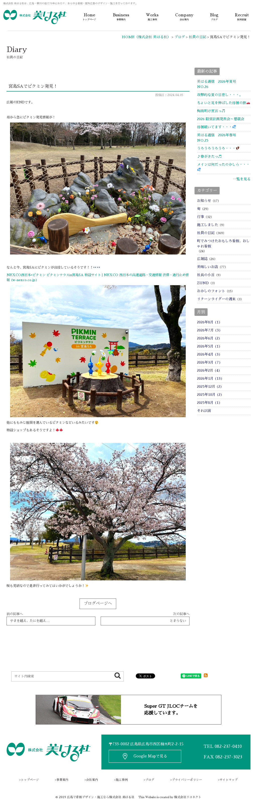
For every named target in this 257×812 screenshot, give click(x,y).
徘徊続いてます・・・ (214, 127)
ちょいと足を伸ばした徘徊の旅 (221, 103)
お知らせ (204, 200)
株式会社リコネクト (187, 797)
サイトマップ (229, 779)
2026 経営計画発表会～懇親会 (220, 119)
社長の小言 (206, 275)
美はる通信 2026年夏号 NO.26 (220, 84)
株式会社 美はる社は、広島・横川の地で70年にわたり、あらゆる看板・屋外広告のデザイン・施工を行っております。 (70, 3)
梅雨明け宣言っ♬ (211, 111)
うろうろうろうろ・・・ (216, 148)
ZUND (203, 283)
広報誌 (202, 259)
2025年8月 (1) (209, 402)
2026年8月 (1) (209, 322)
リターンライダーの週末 (216, 299)
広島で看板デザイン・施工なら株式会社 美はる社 (100, 797)
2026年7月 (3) (209, 330)
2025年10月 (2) (209, 394)
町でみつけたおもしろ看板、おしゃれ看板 (223, 243)
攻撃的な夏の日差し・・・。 (220, 95)
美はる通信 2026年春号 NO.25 (220, 137)
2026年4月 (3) (209, 354)
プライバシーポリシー (187, 779)
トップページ (30, 779)
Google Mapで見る (150, 756)
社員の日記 (206, 233)
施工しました (207, 225)
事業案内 (62, 779)
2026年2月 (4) (208, 370)
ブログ (149, 779)
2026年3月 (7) (209, 362)
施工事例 (122, 779)
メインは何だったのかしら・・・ (223, 164)
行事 (200, 217)
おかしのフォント (211, 291)
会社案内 (92, 779)
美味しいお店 (207, 267)
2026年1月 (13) (210, 378)
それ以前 (204, 410)
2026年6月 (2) (208, 338)
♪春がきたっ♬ (209, 156)
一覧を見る (241, 179)
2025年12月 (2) (209, 386)
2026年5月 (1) (209, 346)
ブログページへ (98, 604)
